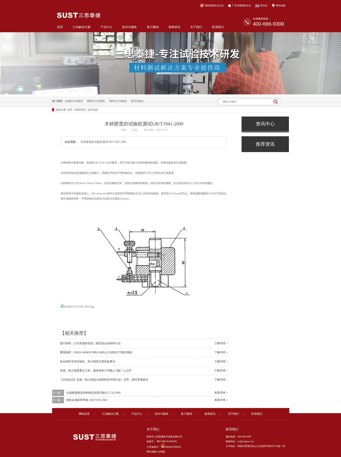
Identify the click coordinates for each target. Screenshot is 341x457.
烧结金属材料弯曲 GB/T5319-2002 (87, 400)
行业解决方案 (82, 27)
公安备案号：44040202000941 (164, 447)
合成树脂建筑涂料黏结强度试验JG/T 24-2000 (93, 392)
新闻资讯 (174, 27)
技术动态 (93, 109)
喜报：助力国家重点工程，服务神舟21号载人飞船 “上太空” (96, 370)
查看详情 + (221, 392)
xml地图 (161, 451)
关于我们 (196, 27)
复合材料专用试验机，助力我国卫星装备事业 (87, 361)
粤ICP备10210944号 (166, 441)
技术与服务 (129, 27)
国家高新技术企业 (214, 5)
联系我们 (218, 27)
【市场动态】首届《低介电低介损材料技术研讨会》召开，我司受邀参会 (104, 379)
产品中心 (106, 27)
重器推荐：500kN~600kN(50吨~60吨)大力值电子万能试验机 (96, 352)
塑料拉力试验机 (118, 101)
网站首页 (84, 413)
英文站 (263, 5)
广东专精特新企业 (241, 5)
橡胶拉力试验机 (96, 101)
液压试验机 (137, 101)
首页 (60, 27)
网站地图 (280, 5)
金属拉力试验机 (74, 101)
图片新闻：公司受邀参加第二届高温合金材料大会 (90, 343)
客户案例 (153, 27)
